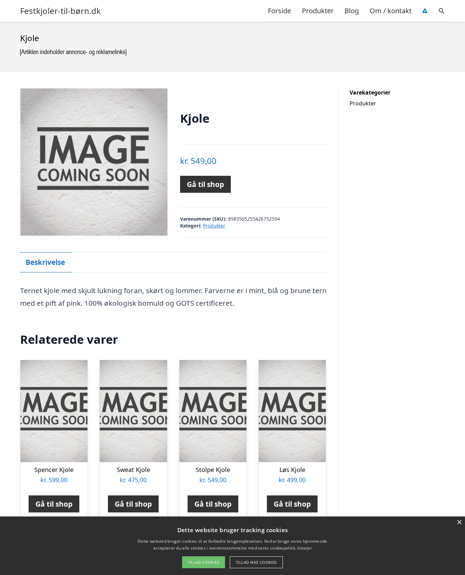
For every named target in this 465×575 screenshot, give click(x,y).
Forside (279, 10)
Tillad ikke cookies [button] (256, 562)
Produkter (318, 10)
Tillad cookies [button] (203, 562)
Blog (351, 10)
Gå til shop (205, 184)
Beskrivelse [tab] (45, 262)
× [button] (459, 522)
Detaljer (304, 548)
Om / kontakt (391, 10)
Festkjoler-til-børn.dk (60, 10)
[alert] (232, 546)
